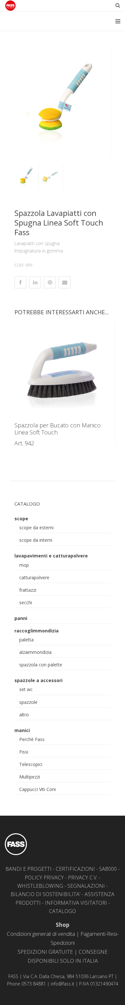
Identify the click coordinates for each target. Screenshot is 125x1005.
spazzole (28, 702)
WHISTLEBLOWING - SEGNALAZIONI (61, 885)
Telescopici (30, 764)
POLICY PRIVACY (44, 877)
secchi (25, 602)
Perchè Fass (32, 739)
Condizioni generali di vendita (41, 933)
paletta (26, 640)
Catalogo (27, 503)
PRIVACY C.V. (82, 877)
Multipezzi (29, 777)
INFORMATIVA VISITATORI (76, 902)
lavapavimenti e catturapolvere (51, 556)
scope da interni (35, 540)
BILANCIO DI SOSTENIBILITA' (45, 894)
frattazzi (27, 590)
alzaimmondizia (35, 652)
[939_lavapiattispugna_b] (62, 102)
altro (24, 715)
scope (21, 518)
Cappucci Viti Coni (37, 789)
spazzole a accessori (38, 680)
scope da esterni (36, 527)
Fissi (23, 752)
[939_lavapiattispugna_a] (49, 177)
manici (22, 730)
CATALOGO (62, 911)
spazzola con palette (40, 665)
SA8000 (108, 868)
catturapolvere (34, 577)
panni (20, 618)
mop (24, 565)
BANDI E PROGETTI (28, 868)
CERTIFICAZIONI (75, 868)
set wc (26, 689)
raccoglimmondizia (36, 631)
